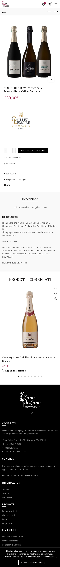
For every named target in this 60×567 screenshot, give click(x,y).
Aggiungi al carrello (33, 150)
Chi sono (6, 489)
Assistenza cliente (10, 540)
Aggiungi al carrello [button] (15, 371)
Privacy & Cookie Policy (12, 536)
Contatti (5, 493)
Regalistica (7, 523)
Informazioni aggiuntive (30, 207)
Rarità (4, 519)
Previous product (48, 12)
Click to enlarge (51, 79)
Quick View (55, 298)
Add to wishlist (14, 157)
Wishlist (45, 3)
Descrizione (30, 199)
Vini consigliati (8, 515)
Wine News (7, 497)
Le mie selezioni (9, 511)
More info (37, 562)
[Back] (4, 12)
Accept (24, 562)
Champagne (21, 179)
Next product (55, 12)
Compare (11, 163)
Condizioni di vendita (11, 544)
